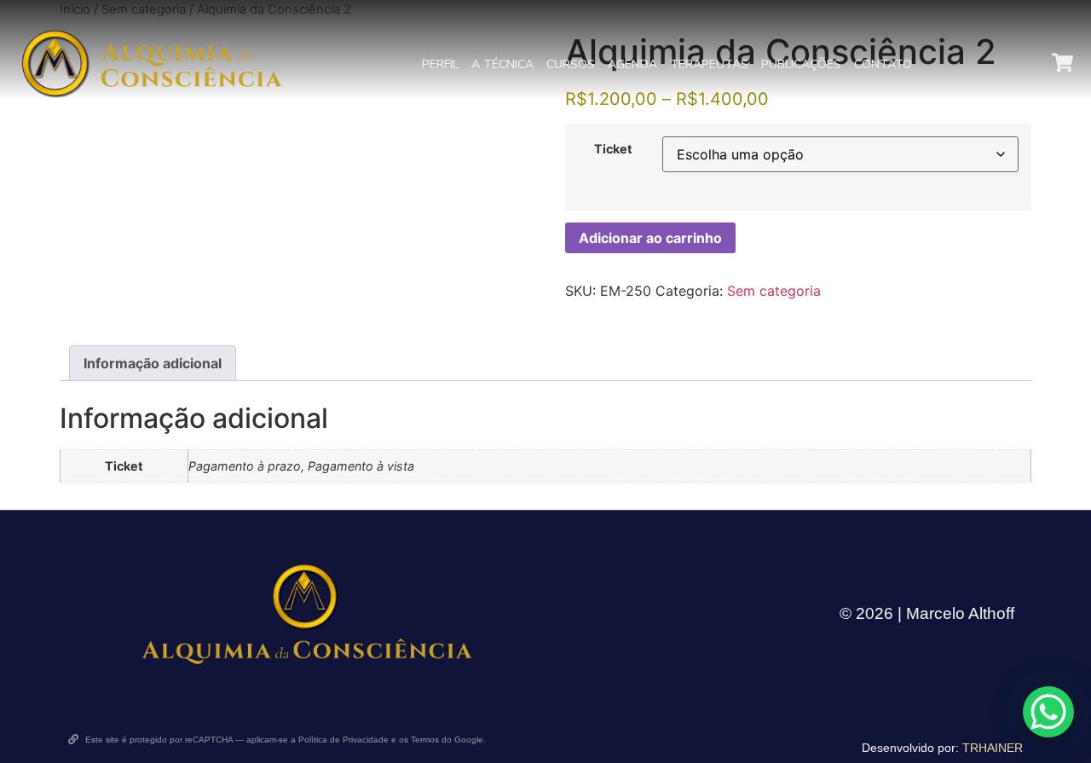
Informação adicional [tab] (153, 363)
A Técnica (502, 64)
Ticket (613, 149)
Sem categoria (774, 290)
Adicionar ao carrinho (650, 237)
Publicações (801, 64)
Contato (883, 64)
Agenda (632, 64)
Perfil (440, 64)
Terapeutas (709, 64)
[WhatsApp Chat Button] (1048, 711)
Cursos (570, 64)
